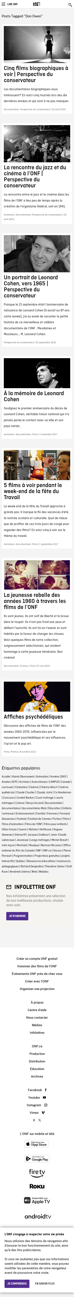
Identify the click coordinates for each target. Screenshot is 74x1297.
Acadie (6, 777)
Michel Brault (59, 840)
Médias (37, 1025)
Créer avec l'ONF (37, 981)
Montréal (22, 845)
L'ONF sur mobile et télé (37, 1134)
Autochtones (39, 782)
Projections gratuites (47, 856)
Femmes (52, 814)
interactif (20, 835)
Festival (21, 819)
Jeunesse (22, 840)
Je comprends (17, 1283)
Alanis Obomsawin (23, 777)
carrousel (7, 787)
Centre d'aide (37, 1010)
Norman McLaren (51, 845)
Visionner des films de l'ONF (37, 966)
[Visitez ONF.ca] (43, 4)
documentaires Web (34, 808)
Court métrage (45, 798)
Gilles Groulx (9, 829)
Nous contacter (37, 1017)
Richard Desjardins (32, 866)
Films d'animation (12, 824)
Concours (9, 798)
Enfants (67, 808)
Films (66, 819)
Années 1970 (9, 782)
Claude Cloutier (25, 792)
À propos (37, 1002)
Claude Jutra (44, 792)
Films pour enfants (55, 824)
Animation (42, 777)
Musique (34, 845)
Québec (20, 861)
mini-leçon (8, 845)
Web (34, 872)
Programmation (23, 856)
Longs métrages (40, 840)
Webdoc (44, 872)
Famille (40, 814)
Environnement (25, 814)
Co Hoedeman (62, 792)
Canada (65, 782)
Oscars (57, 851)
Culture (19, 803)
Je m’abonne (17, 916)
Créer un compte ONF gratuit (37, 959)
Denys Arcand (34, 803)
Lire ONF (12, 4)
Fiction (57, 819)
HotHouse (45, 829)
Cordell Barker (25, 798)
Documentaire (53, 803)
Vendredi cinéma (20, 872)
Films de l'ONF (33, 824)
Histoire (33, 829)
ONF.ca (47, 851)
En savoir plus (44, 1283)
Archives (24, 782)
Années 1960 (58, 777)
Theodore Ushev (54, 866)
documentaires (11, 808)
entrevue (8, 814)
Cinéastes (21, 787)
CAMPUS (54, 782)
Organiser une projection (37, 989)
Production (37, 1054)
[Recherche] (70, 5)
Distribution (37, 1061)
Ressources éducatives (41, 861)
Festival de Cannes (39, 819)
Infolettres (37, 1033)
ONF (38, 851)
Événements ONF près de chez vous (37, 974)
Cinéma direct (48, 787)
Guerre (23, 829)
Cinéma (33, 787)
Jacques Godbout (38, 835)
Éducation (54, 808)
